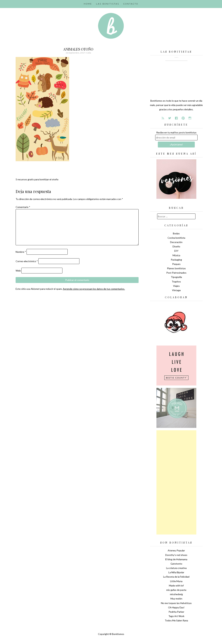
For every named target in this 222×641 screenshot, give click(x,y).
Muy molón (176, 598)
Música (176, 255)
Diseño (176, 246)
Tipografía (176, 277)
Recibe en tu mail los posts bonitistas (176, 132)
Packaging (176, 259)
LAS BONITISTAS (107, 4)
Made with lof (176, 585)
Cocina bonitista (176, 237)
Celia (88, 52)
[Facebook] (176, 118)
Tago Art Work (176, 616)
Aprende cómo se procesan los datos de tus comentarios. (94, 288)
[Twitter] (169, 118)
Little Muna (176, 581)
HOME (88, 4)
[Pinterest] (183, 118)
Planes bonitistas (176, 268)
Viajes (176, 285)
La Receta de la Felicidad (176, 576)
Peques (176, 263)
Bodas (176, 233)
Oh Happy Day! (176, 607)
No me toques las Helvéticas (176, 603)
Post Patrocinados (176, 272)
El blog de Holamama (176, 559)
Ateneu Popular (176, 550)
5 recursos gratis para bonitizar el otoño (37, 179)
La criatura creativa (176, 567)
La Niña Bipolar (176, 572)
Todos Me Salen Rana (176, 620)
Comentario (23, 207)
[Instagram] (190, 118)
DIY (176, 250)
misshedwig (176, 594)
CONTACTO (130, 4)
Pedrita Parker (176, 611)
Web (18, 270)
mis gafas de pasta (176, 589)
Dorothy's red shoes (176, 554)
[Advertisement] (176, 482)
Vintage (176, 290)
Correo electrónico (27, 261)
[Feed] (163, 118)
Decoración (176, 242)
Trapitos (176, 281)
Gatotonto (176, 563)
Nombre (21, 251)
